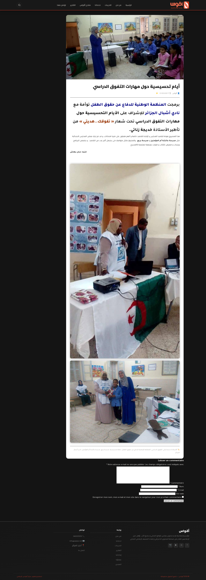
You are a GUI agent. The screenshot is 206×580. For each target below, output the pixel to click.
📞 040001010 (79, 536)
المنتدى (118, 565)
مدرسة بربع (105, 450)
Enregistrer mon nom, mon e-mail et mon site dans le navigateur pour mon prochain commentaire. (136, 497)
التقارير (73, 5)
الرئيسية (129, 5)
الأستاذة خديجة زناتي (170, 450)
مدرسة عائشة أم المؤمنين (91, 450)
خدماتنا (98, 5)
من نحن (118, 5)
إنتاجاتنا (118, 555)
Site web (180, 494)
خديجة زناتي (141, 130)
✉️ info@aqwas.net (77, 541)
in (181, 545)
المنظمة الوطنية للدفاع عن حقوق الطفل (136, 450)
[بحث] (19, 5)
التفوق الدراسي (156, 450)
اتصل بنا (81, 551)
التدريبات (108, 5)
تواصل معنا (61, 5)
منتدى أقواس (85, 5)
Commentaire (177, 483)
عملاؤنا (118, 560)
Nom (181, 487)
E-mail (180, 490)
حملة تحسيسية (115, 450)
